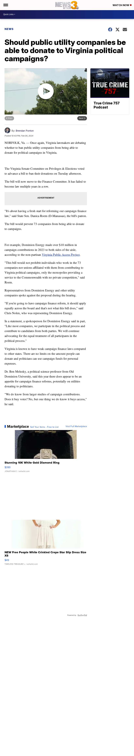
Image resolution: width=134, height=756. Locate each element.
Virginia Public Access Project (61, 254)
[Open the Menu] (5, 5)
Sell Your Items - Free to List (44, 427)
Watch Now (121, 5)
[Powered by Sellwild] (82, 615)
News (9, 29)
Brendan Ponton (25, 130)
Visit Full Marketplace (76, 426)
